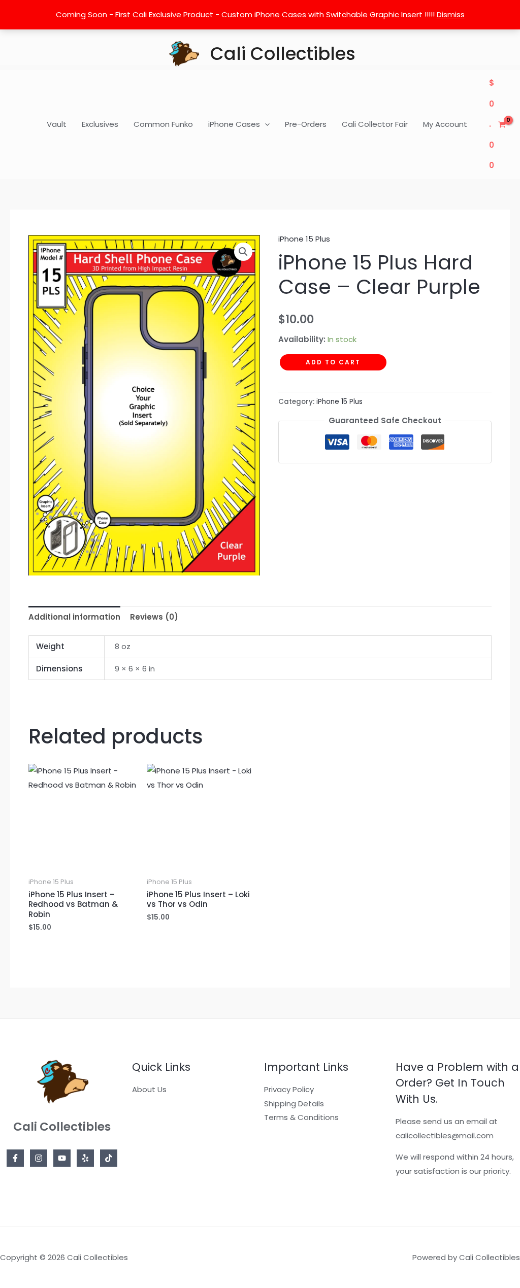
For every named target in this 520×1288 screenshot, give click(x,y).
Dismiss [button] (451, 14)
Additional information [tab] (74, 617)
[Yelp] (85, 1158)
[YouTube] (62, 1158)
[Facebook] (15, 1158)
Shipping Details (294, 1103)
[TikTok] (108, 1158)
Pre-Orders (306, 124)
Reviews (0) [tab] (154, 617)
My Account (445, 124)
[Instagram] (38, 1158)
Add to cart (333, 362)
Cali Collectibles (282, 53)
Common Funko (163, 124)
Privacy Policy (289, 1089)
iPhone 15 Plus (304, 238)
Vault (57, 124)
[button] (265, 124)
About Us (149, 1089)
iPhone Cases (234, 124)
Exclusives (100, 124)
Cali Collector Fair (375, 124)
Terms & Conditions (301, 1117)
